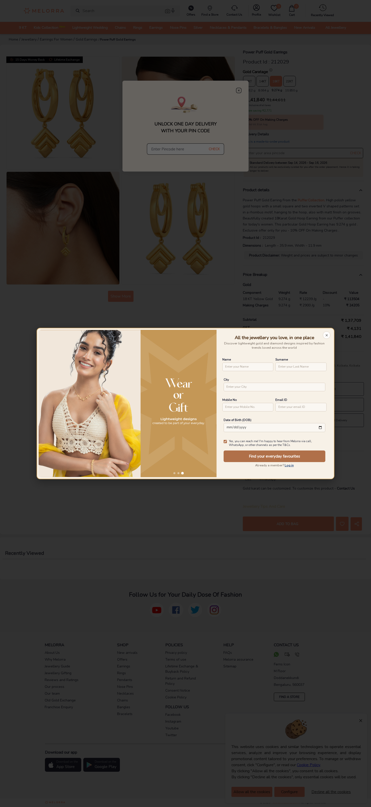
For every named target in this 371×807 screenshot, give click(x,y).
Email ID (281, 400)
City (226, 379)
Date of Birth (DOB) (237, 420)
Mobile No (229, 400)
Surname (281, 359)
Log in (289, 465)
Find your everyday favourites (274, 456)
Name (226, 359)
